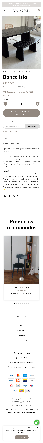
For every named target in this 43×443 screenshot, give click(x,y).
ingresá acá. (12, 412)
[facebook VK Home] (25, 317)
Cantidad (6, 99)
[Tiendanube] (21, 402)
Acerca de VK (21, 341)
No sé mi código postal (11, 131)
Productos (21, 331)
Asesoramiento (22, 346)
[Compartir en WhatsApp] (5, 195)
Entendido (21, 437)
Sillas (19, 71)
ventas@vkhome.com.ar (23, 362)
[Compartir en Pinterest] (18, 195)
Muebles (12, 71)
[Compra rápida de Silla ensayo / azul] (21, 279)
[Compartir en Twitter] (14, 195)
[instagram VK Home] (18, 317)
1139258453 (23, 358)
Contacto (21, 336)
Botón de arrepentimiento (26, 412)
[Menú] (5, 10)
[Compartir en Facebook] (9, 195)
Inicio (4, 71)
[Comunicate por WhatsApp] (36, 422)
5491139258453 (23, 353)
